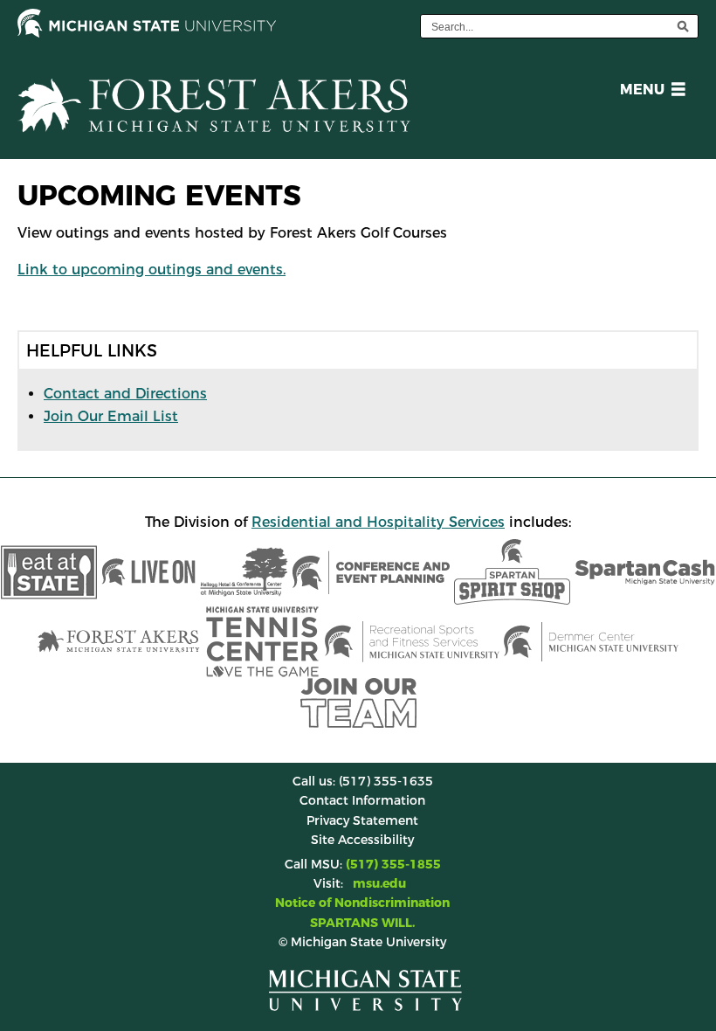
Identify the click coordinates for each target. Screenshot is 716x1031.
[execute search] (683, 26)
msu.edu (379, 883)
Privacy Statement (362, 820)
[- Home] (213, 119)
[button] (649, 92)
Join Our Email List (111, 416)
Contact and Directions (125, 393)
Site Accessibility (362, 840)
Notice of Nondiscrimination (362, 902)
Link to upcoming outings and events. (151, 269)
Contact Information (362, 800)
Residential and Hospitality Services (378, 522)
